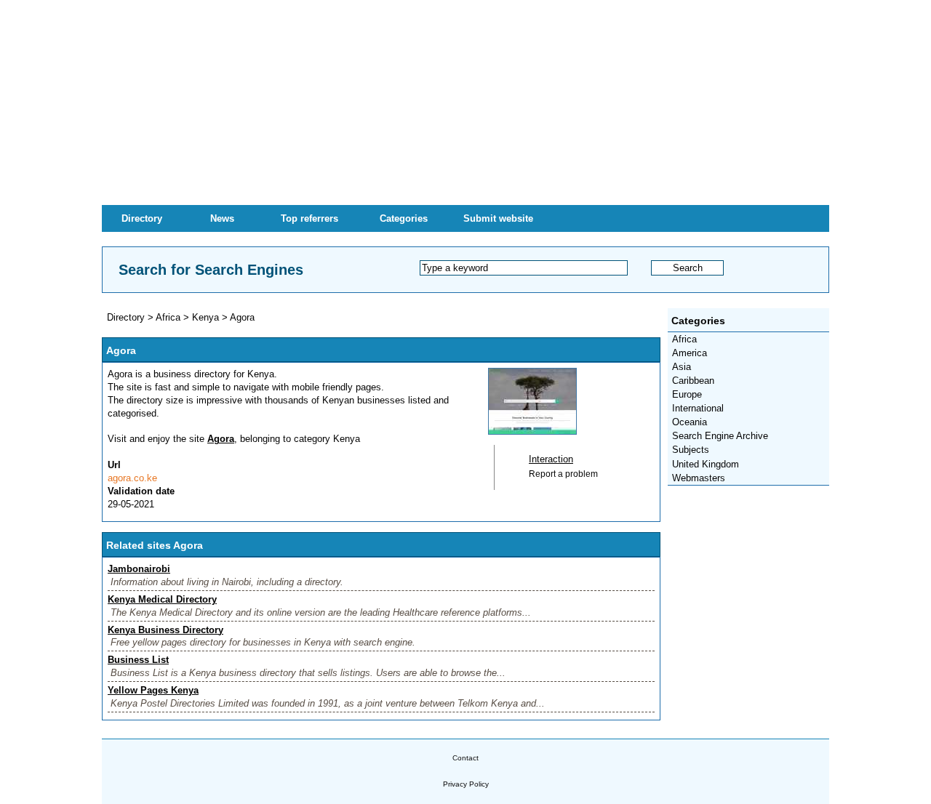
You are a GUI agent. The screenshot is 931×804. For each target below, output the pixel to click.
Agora (242, 317)
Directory (141, 218)
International (698, 408)
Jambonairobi (139, 568)
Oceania (689, 422)
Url (114, 464)
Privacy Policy (466, 784)
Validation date (141, 491)
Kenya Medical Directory (162, 599)
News (222, 218)
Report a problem (563, 474)
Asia (681, 366)
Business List (138, 659)
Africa (684, 339)
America (689, 352)
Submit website (498, 218)
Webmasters (698, 478)
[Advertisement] (465, 102)
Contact (465, 758)
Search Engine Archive (720, 435)
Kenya (205, 317)
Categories (404, 218)
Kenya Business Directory (165, 629)
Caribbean (693, 380)
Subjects (690, 449)
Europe (687, 394)
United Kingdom (705, 464)
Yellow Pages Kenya (153, 690)
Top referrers (309, 218)
